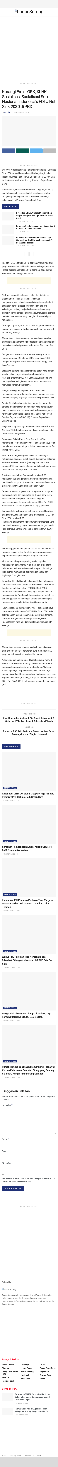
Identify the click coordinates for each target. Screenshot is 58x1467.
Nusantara (25, 1379)
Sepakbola (44, 1372)
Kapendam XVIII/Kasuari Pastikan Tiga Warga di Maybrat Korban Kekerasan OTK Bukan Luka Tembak (34, 240)
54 (32, 232)
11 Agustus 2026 (9, 1077)
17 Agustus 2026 (23, 232)
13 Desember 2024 (21, 112)
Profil (4, 1456)
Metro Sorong (27, 1372)
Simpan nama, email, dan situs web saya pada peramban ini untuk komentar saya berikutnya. (28, 1180)
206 (18, 967)
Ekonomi (6, 1368)
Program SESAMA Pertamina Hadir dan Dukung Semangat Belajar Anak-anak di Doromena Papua (32, 1397)
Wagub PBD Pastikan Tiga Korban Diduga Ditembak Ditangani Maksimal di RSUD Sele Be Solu (27, 960)
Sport (42, 1379)
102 (18, 1077)
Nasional (25, 1375)
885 (32, 246)
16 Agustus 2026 (23, 246)
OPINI (42, 1365)
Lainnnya (25, 1365)
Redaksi (28, 1456)
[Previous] (27, 254)
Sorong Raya (45, 1375)
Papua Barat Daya (48, 1368)
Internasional (8, 1381)
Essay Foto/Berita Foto (10, 1373)
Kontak (38, 1456)
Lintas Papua (27, 1368)
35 (32, 221)
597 (18, 1021)
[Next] (31, 254)
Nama (5, 1139)
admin (7, 112)
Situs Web (6, 1163)
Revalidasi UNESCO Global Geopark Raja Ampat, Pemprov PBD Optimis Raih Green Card (34, 215)
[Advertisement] (29, 3)
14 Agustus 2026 (9, 967)
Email (5, 1151)
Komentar (7, 1105)
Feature (5, 1377)
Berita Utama (10, 788)
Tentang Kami (15, 1456)
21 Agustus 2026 (23, 221)
